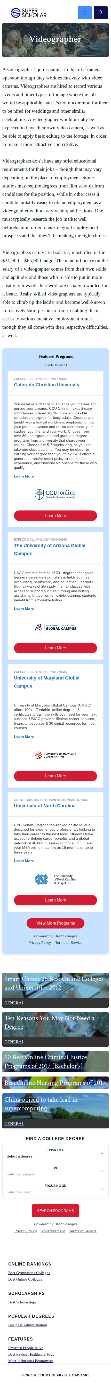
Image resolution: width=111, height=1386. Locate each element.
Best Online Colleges (25, 1279)
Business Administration (27, 1325)
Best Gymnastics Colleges (29, 1273)
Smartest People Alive (25, 1348)
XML (84, 1375)
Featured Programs (55, 356)
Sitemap (71, 1375)
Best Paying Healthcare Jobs (31, 1354)
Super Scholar (29, 13)
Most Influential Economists (30, 1361)
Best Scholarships (22, 1302)
